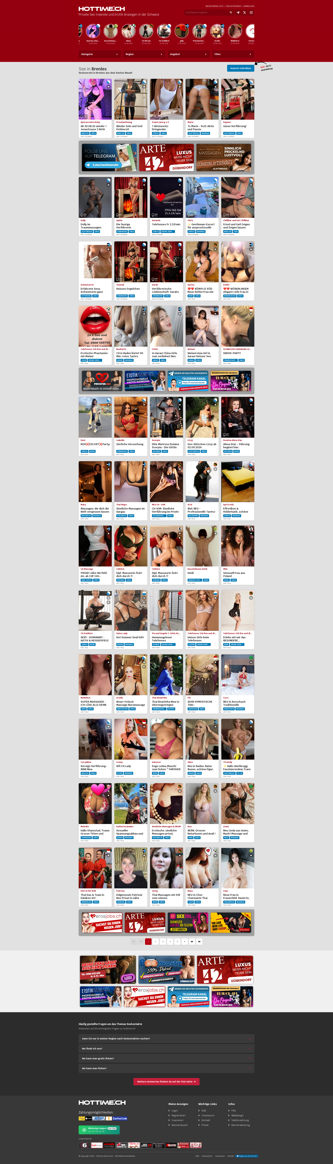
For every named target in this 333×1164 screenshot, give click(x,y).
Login (175, 1110)
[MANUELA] (216, 31)
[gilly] (163, 31)
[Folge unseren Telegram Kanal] (238, 12)
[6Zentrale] (84, 1145)
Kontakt (205, 1120)
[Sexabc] (109, 1145)
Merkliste (214, 6)
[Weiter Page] (192, 941)
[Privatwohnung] (180, 31)
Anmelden (249, 6)
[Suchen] (230, 12)
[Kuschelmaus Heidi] (92, 31)
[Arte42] (166, 157)
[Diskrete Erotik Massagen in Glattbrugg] (223, 157)
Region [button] (130, 54)
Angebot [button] (175, 54)
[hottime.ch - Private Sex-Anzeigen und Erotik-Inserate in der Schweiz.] (102, 9)
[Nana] (109, 31)
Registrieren (233, 6)
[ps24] (146, 1145)
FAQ (233, 1110)
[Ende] (199, 941)
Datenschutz (207, 1156)
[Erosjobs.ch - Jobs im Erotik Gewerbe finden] (102, 923)
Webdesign (237, 1115)
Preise (205, 1125)
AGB (203, 1110)
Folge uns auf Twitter (248, 1156)
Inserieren (177, 1120)
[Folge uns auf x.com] (244, 12)
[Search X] (159, 1145)
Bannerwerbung (240, 1125)
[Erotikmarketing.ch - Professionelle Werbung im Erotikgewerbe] (145, 381)
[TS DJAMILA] (145, 31)
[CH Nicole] (127, 31)
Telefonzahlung (240, 1120)
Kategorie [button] (87, 54)
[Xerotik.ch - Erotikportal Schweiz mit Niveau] (171, 1145)
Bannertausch (180, 1125)
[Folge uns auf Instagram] (251, 12)
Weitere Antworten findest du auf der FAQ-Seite (165, 1081)
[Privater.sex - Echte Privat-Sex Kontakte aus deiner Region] (108, 970)
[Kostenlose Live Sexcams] (231, 923)
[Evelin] (198, 31)
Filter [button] (218, 54)
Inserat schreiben (240, 68)
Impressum (207, 1115)
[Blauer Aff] (231, 381)
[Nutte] (134, 1145)
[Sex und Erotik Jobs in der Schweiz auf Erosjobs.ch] (183, 1145)
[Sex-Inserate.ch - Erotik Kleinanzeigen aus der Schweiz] (121, 1145)
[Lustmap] (97, 1145)
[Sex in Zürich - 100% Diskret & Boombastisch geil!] (166, 970)
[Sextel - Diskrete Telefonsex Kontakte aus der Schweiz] (188, 923)
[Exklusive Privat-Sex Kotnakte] (102, 381)
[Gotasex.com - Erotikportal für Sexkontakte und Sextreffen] (196, 1145)
